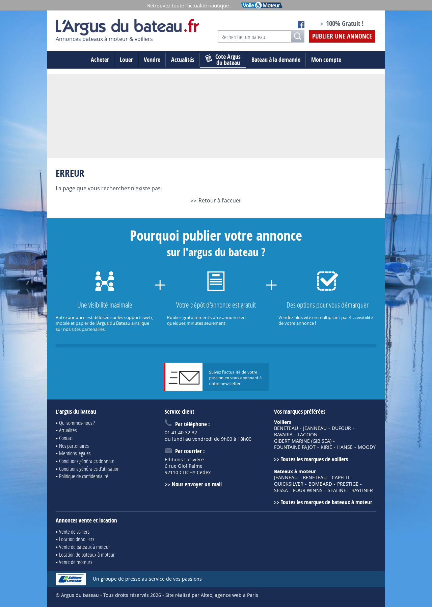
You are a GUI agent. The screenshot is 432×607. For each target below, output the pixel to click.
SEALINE (337, 490)
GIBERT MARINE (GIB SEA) (302, 441)
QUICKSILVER (288, 484)
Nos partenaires (74, 446)
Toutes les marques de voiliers (314, 459)
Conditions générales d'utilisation (89, 468)
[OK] (297, 36)
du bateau (228, 60)
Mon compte (326, 59)
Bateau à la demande (275, 59)
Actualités (182, 59)
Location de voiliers (76, 539)
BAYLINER (362, 490)
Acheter (100, 59)
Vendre (152, 59)
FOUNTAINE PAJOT (295, 447)
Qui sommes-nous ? (77, 423)
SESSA (281, 490)
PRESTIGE (347, 484)
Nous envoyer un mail (196, 484)
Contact (66, 438)
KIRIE (326, 447)
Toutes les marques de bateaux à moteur (326, 502)
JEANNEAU (315, 428)
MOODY (367, 447)
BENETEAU (286, 428)
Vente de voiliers (74, 531)
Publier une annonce (342, 36)
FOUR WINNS (308, 490)
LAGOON (308, 435)
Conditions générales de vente (86, 461)
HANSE (345, 447)
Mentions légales (74, 453)
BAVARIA (283, 435)
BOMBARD (320, 484)
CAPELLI (340, 478)
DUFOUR (341, 428)
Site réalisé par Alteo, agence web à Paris (211, 595)
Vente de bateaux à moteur (84, 547)
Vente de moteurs (75, 562)
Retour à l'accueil (219, 200)
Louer (126, 59)
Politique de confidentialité (83, 476)
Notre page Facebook (301, 24)
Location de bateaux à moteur (87, 554)
